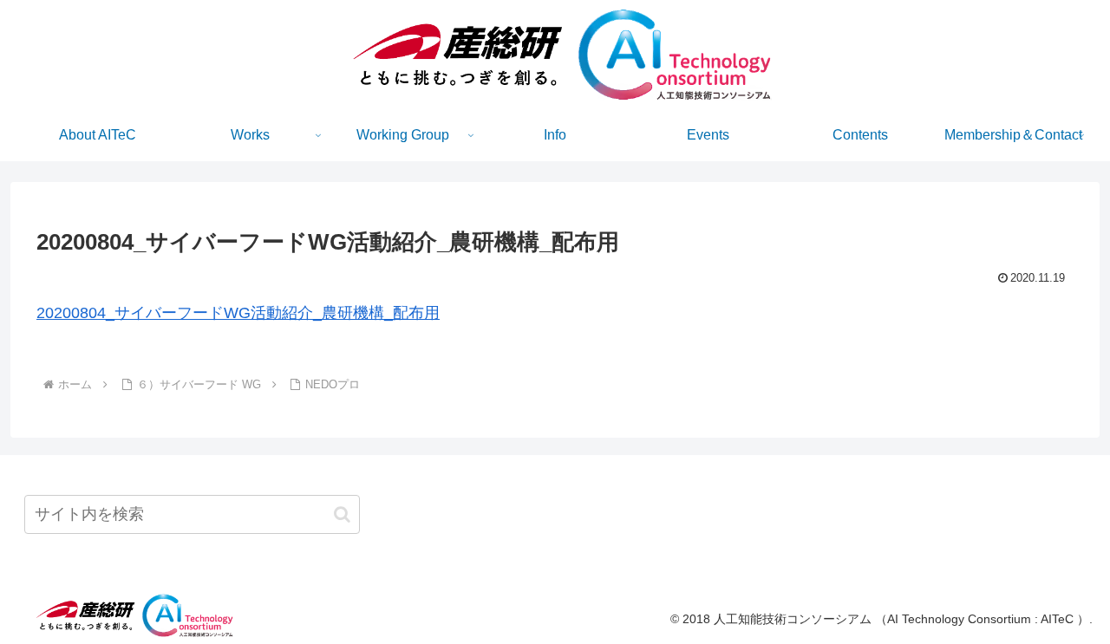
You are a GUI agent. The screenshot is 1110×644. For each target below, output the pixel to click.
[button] (342, 514)
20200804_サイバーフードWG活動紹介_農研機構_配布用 (238, 313)
